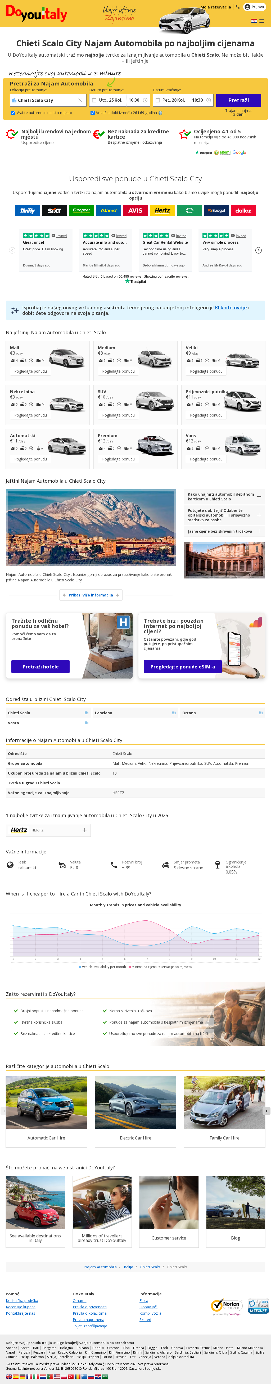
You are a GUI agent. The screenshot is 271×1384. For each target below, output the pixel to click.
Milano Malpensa (250, 1348)
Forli (164, 1348)
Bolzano (82, 1348)
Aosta (25, 1348)
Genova (177, 1348)
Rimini (137, 1352)
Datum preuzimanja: (106, 89)
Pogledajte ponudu (30, 371)
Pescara (39, 1352)
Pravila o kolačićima (90, 1313)
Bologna (66, 1348)
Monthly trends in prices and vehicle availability (135, 904)
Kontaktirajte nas (20, 1313)
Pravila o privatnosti (90, 1306)
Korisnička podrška (22, 1300)
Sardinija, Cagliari (188, 1352)
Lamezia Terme (198, 1348)
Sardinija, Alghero (158, 1352)
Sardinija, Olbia (215, 1352)
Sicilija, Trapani (88, 1357)
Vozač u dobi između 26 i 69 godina (126, 112)
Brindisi (98, 1348)
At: (128, 89)
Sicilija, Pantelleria (60, 1357)
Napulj (11, 1352)
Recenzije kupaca (20, 1306)
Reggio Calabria (70, 1352)
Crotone (113, 1348)
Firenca (138, 1348)
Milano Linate (223, 1348)
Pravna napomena (88, 1319)
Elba (126, 1348)
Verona (159, 1357)
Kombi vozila (150, 1313)
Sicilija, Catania (241, 1352)
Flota (143, 1300)
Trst (133, 1357)
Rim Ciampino (95, 1352)
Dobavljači (148, 1306)
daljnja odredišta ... (182, 1357)
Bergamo (50, 1348)
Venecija (145, 1357)
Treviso (121, 1357)
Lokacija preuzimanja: (28, 89)
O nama (80, 1300)
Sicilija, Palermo (32, 1357)
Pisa (52, 1352)
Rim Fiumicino (119, 1352)
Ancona (11, 1348)
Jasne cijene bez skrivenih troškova (220, 531)
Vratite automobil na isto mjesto (44, 112)
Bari (36, 1348)
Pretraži (238, 100)
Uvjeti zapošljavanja (90, 1325)
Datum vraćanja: (167, 89)
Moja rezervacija (216, 7)
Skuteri (145, 1319)
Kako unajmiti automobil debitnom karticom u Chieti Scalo (221, 496)
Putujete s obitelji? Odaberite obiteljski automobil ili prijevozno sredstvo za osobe (219, 515)
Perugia (24, 1352)
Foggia (152, 1348)
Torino (107, 1357)
